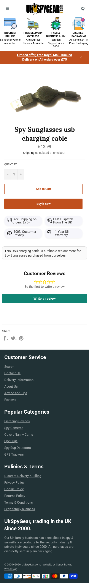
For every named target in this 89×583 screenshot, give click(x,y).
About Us (11, 387)
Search (9, 367)
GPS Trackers (14, 454)
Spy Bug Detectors (17, 448)
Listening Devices (17, 421)
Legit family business (19, 509)
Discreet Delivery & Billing (22, 476)
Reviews (10, 400)
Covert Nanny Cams (18, 435)
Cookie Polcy (14, 489)
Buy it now (44, 204)
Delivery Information (18, 380)
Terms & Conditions (18, 502)
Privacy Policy (14, 483)
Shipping (29, 152)
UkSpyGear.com (31, 564)
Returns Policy (14, 496)
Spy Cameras (13, 428)
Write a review (44, 298)
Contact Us (12, 373)
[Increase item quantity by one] (20, 174)
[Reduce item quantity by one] (7, 174)
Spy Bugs (10, 441)
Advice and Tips (15, 393)
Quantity (10, 164)
